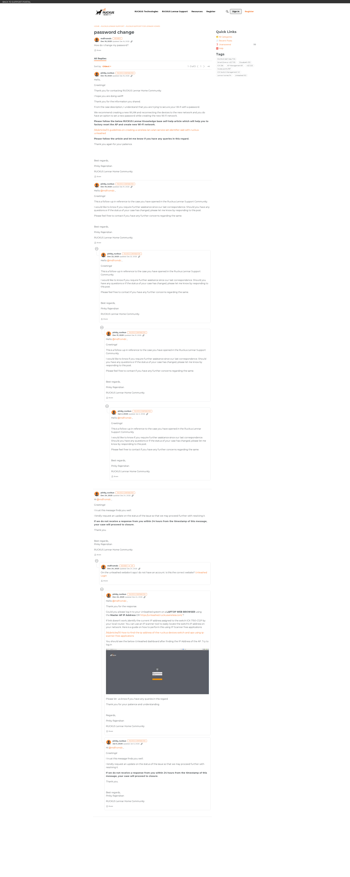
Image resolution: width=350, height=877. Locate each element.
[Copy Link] (131, 41)
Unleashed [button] (240, 75)
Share (97, 50)
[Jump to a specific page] (208, 66)
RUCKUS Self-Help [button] (226, 59)
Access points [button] (224, 69)
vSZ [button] (250, 65)
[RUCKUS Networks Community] (105, 11)
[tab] (100, 58)
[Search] (227, 11)
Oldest (106, 66)
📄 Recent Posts (224, 40)
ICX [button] (220, 65)
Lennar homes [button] (224, 75)
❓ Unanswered (236, 44)
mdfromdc (106, 38)
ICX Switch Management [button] (228, 72)
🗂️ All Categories (224, 37)
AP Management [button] (235, 65)
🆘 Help (219, 48)
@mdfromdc (107, 190)
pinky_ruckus (107, 73)
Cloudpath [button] (244, 62)
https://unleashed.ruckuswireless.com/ (161, 615)
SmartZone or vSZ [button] (226, 62)
